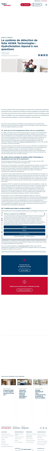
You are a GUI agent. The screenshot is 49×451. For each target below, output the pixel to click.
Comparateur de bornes (19, 436)
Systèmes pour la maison (42, 435)
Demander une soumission (24, 290)
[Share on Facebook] (39, 55)
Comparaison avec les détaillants (7, 435)
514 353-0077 (16, 428)
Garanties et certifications (42, 442)
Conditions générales (30, 236)
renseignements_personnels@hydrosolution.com (13, 224)
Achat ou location (4, 437)
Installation (3, 441)
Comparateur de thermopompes (29, 436)
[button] (44, 213)
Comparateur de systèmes (42, 441)
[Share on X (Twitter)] (42, 55)
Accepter (24, 227)
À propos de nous (40, 450)
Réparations (3, 442)
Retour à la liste (5, 53)
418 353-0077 (25, 428)
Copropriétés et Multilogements (7, 446)
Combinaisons (40, 437)
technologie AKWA (24, 246)
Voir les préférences (25, 234)
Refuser (24, 230)
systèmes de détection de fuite (27, 141)
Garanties (3, 439)
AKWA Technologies (19, 450)
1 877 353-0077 (44, 0)
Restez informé (27, 449)
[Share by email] (47, 55)
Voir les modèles (24, 270)
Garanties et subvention (30, 440)
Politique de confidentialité (19, 236)
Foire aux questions (5, 444)
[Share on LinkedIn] (44, 55)
